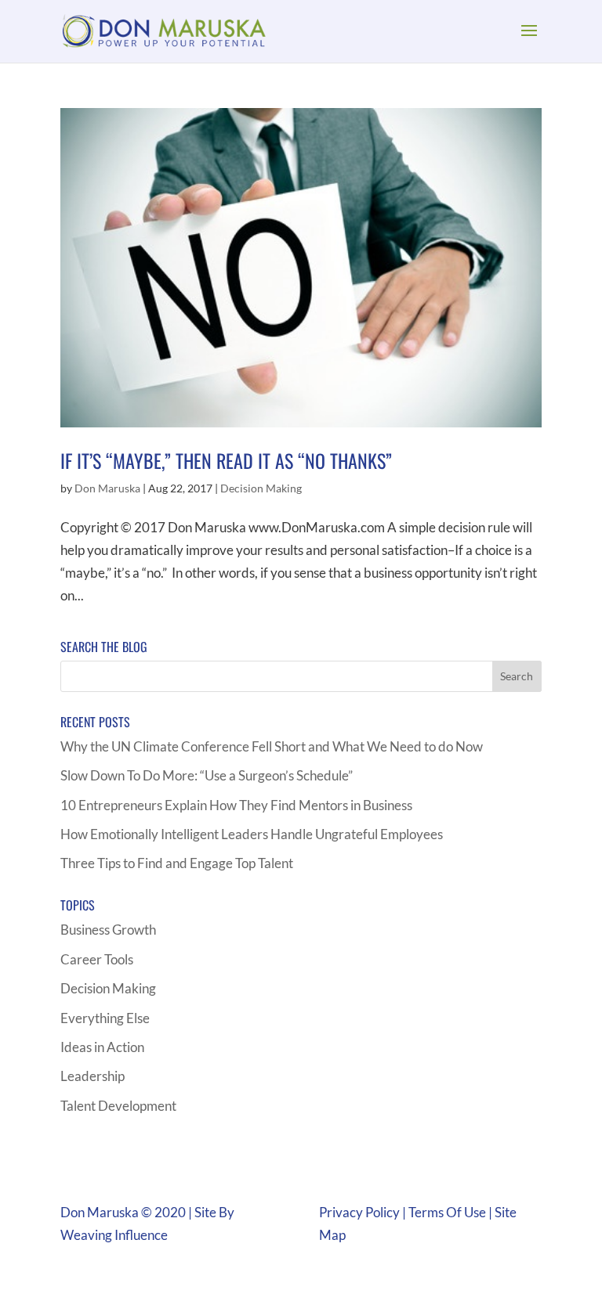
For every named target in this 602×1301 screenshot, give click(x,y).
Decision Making (261, 488)
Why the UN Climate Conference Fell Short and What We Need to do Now (271, 746)
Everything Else (105, 1018)
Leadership (92, 1076)
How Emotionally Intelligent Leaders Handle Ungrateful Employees (251, 834)
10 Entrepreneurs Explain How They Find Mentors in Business (236, 805)
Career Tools (96, 959)
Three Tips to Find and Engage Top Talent (176, 863)
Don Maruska (107, 488)
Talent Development (118, 1105)
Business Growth (108, 929)
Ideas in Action (102, 1047)
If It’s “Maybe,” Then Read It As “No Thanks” (226, 460)
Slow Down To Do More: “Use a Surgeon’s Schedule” (206, 775)
